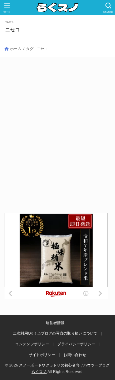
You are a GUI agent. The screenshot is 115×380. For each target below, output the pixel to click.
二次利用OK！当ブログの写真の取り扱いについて (55, 333)
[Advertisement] (57, 134)
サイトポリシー (42, 355)
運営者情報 (55, 323)
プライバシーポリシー (76, 344)
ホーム (15, 49)
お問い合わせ (74, 355)
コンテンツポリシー (32, 344)
